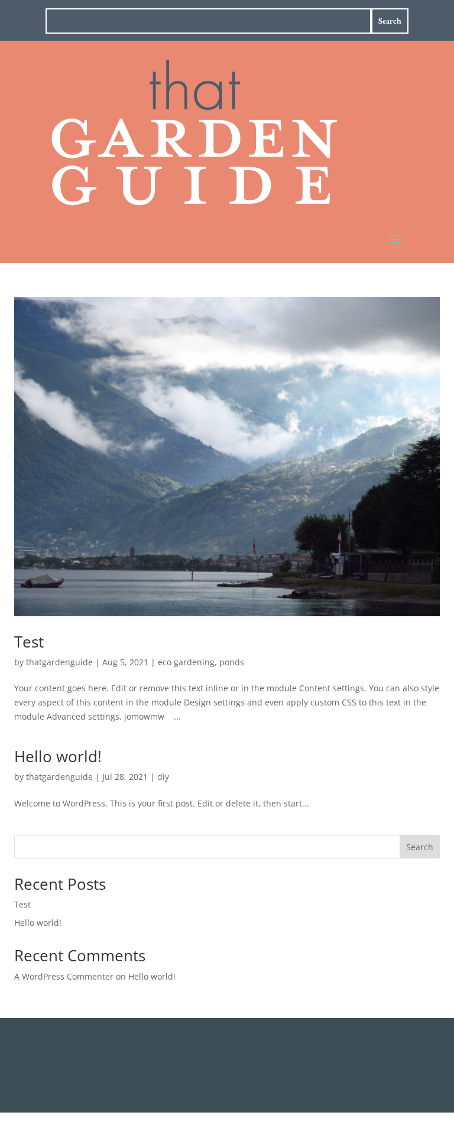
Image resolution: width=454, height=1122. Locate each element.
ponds (231, 662)
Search (419, 847)
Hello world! (58, 756)
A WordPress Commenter (64, 976)
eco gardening (186, 662)
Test (29, 641)
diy (163, 776)
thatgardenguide (59, 662)
